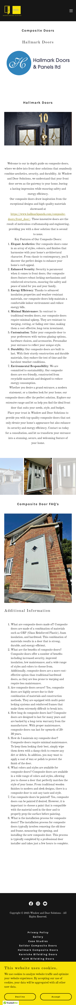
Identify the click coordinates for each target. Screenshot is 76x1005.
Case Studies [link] (38, 941)
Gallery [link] (38, 936)
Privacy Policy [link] (38, 932)
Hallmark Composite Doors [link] (38, 950)
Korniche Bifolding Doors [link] (38, 954)
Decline (20, 996)
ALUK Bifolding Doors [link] (38, 958)
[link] (12, 10)
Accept (56, 996)
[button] (71, 10)
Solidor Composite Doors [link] (38, 945)
